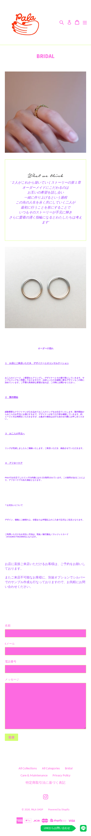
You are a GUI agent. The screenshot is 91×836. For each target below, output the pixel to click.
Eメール (10, 643)
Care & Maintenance (34, 775)
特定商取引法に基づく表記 (45, 783)
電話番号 (10, 661)
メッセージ (12, 679)
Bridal (68, 768)
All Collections (28, 768)
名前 (8, 625)
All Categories (51, 768)
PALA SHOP (37, 809)
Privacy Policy (61, 775)
